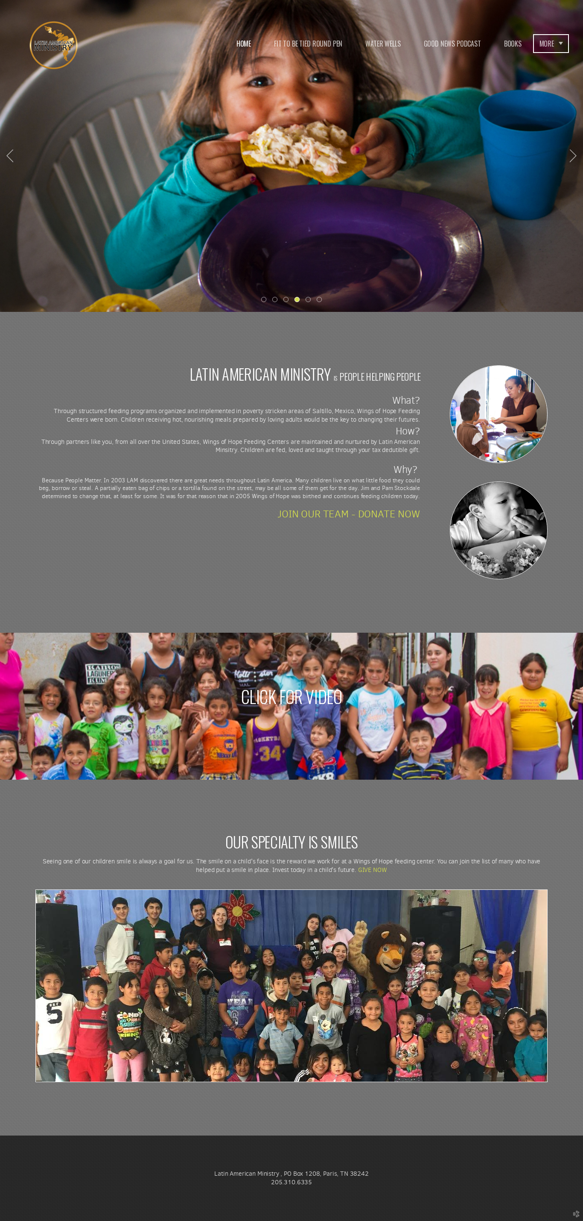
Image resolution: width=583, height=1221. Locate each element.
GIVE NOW (372, 870)
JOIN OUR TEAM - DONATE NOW (348, 514)
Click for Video (291, 696)
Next (573, 156)
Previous (9, 156)
